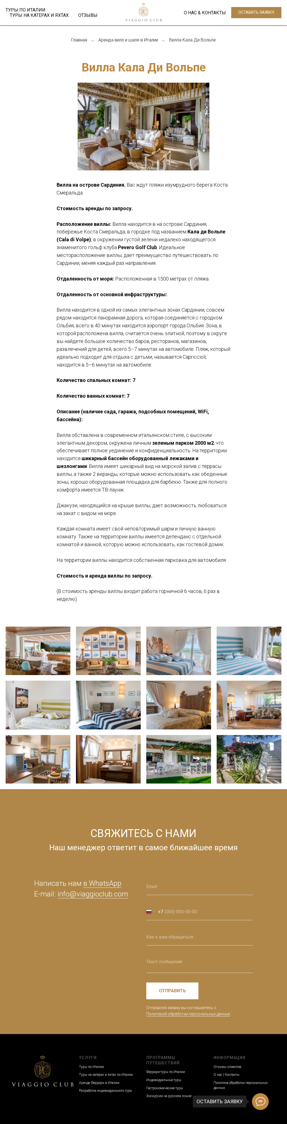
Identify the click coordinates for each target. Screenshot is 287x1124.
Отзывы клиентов (227, 1067)
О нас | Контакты (226, 1075)
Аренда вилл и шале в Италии (128, 40)
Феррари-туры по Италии (165, 1072)
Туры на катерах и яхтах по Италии (106, 1075)
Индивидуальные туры (163, 1080)
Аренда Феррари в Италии (99, 1083)
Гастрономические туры (164, 1088)
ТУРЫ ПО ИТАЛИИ (25, 10)
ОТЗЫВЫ (88, 15)
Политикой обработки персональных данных (188, 1014)
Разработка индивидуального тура (105, 1091)
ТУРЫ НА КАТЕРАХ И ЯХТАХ (39, 15)
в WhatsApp (102, 883)
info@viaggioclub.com (92, 894)
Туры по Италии (91, 1067)
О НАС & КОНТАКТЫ (205, 12)
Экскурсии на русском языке (168, 1096)
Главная (79, 40)
